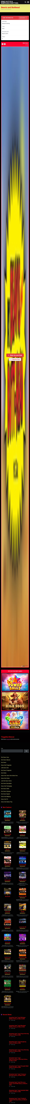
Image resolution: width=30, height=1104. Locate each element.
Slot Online (3, 773)
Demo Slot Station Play (6, 802)
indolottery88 (22, 864)
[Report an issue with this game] (2, 44)
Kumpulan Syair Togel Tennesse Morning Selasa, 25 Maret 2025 (17, 1074)
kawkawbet (7, 927)
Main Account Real (16, 355)
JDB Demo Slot (5, 767)
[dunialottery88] (22, 894)
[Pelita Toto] (7, 971)
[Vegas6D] (7, 910)
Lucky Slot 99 (22, 927)
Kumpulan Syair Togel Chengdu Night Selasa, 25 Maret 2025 (18, 1066)
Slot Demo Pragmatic (6, 770)
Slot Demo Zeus (5, 757)
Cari (2, 748)
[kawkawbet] (7, 925)
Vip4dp (22, 911)
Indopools (22, 834)
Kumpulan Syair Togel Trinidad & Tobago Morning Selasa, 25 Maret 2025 (18, 1100)
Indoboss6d (7, 957)
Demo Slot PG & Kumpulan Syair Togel (9, 2)
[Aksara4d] (7, 894)
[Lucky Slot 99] (22, 925)
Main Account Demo (15, 682)
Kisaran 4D (7, 988)
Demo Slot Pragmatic (6, 765)
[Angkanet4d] (22, 847)
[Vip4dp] (22, 910)
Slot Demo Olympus (6, 791)
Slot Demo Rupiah (5, 794)
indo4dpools (7, 819)
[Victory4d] (7, 940)
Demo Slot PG (4, 799)
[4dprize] (7, 847)
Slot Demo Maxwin (5, 760)
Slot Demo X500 (5, 788)
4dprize (7, 849)
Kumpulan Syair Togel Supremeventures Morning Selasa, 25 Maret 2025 (18, 1059)
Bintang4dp (7, 880)
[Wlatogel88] (7, 863)
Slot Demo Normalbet (6, 783)
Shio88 (22, 819)
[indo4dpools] (7, 817)
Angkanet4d (22, 849)
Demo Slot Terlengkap (6, 786)
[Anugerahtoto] (22, 878)
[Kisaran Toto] (22, 971)
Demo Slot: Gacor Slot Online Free (9, 775)
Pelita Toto (7, 973)
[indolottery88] (22, 863)
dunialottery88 (22, 896)
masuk (8, 739)
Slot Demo (3, 762)
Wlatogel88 (7, 864)
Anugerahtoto (22, 880)
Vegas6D (7, 911)
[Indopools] (22, 832)
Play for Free (16, 359)
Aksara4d (7, 896)
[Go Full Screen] (5, 44)
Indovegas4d (7, 1003)
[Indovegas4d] (7, 1001)
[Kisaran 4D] (7, 986)
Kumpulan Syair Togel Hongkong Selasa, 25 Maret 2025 (17, 1042)
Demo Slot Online (5, 778)
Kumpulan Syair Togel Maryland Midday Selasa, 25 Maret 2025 (17, 1026)
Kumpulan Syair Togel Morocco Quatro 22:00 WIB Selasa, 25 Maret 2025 (18, 1084)
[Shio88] (22, 817)
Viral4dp (22, 942)
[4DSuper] (22, 986)
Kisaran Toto (22, 973)
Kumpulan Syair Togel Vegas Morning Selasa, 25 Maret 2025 (19, 1034)
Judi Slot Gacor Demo (6, 781)
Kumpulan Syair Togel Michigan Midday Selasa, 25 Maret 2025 (17, 1018)
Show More (22, 17)
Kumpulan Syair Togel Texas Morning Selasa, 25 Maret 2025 (19, 1050)
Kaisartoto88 (7, 834)
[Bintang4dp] (7, 878)
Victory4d (7, 942)
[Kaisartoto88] (7, 832)
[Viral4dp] (22, 940)
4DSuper (22, 988)
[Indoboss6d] (7, 955)
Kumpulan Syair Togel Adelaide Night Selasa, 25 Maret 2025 (18, 1091)
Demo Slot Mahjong (6, 796)
